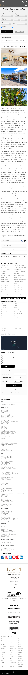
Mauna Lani (3, 307)
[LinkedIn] (21, 557)
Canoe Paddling (5, 414)
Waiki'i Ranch (4, 328)
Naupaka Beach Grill (6, 490)
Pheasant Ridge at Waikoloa (20, 279)
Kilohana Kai (3, 271)
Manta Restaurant (5, 485)
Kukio (2, 303)
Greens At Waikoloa (5, 269)
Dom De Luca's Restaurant (8, 461)
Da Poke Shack (5, 460)
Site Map (20, 598)
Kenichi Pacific (5, 476)
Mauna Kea (3, 305)
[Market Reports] (13, 298)
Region (16, 13)
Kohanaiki (16, 305)
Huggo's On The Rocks (7, 467)
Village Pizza (4, 505)
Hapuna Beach (5, 442)
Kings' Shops (4, 529)
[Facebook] (2, 557)
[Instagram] (6, 557)
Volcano (16, 326)
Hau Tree (3, 466)
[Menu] (26, 5)
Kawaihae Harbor (5, 528)
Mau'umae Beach (5, 446)
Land (14, 27)
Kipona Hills (3, 273)
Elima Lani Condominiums (19, 265)
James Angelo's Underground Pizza (10, 473)
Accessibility (24, 671)
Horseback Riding (6, 420)
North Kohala (4, 320)
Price (2, 22)
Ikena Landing (5, 469)
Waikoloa (16, 307)
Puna (2, 326)
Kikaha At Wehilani (18, 269)
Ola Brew (3, 492)
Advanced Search (19, 31)
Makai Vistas (16, 273)
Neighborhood (4, 18)
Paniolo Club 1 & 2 (5, 277)
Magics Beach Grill (6, 484)
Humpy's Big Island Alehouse (9, 468)
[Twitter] (10, 557)
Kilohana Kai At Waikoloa (19, 271)
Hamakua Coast (17, 309)
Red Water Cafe (5, 499)
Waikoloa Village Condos (19, 291)
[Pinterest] (17, 557)
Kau (15, 324)
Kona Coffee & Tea (6, 479)
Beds (15, 18)
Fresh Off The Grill (6, 465)
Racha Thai (4, 498)
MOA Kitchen (4, 489)
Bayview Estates (4, 317)
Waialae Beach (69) (6, 450)
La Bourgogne (5, 480)
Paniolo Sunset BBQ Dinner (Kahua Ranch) (12, 493)
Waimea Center (5, 536)
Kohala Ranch (4, 311)
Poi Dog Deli (4, 495)
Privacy (7, 673)
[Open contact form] (26, 1)
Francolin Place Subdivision (20, 267)
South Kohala (17, 322)
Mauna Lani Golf (5, 517)
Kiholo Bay (4, 445)
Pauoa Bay (4, 449)
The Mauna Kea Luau (6, 504)
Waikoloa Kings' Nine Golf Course (10, 521)
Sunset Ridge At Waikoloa (6, 285)
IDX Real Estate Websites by (7, 671)
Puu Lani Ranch (17, 315)
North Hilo (16, 317)
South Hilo (3, 322)
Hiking (2, 419)
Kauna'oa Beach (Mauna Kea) (9, 443)
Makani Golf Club (5, 514)
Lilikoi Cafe (4, 482)
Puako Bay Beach (6, 448)
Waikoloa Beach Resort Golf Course (11, 519)
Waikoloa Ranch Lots (18, 287)
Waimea (3, 330)
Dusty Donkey (4, 526)
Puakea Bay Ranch (18, 313)
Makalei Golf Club (6, 513)
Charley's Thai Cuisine (7, 457)
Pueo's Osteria (5, 496)
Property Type (4, 26)
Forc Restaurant (5, 463)
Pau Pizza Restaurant (6, 494)
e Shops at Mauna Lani (8, 531)
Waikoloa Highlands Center (8, 534)
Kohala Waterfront (5, 313)
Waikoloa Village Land (19, 293)
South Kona (3, 324)
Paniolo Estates (17, 277)
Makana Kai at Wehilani (19, 275)
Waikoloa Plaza (5, 535)
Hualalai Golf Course (6, 512)
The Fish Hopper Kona (7, 503)
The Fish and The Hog (7, 501)
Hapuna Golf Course (6, 511)
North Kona (16, 320)
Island (2, 13)
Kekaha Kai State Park (7, 444)
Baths (22, 18)
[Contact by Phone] (23, 1)
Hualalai (15, 303)
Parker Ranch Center (6, 530)
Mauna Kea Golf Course (7, 516)
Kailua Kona (3, 309)
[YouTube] (14, 557)
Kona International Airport (8, 404)
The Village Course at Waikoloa (9, 518)
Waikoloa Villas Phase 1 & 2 (20, 289)
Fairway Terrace (4, 267)
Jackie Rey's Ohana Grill (7, 472)
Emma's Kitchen (5, 462)
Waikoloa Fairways (18, 285)
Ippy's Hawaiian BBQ (6, 471)
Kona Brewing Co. (6, 478)
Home (3, 27)
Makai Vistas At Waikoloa (6, 275)
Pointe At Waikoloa (5, 281)
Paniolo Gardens (4, 279)
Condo (8, 27)
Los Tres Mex (4, 483)
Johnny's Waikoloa (6, 474)
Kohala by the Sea (18, 311)
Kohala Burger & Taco (7, 477)
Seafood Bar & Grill (6, 500)
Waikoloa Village (4, 265)
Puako (2, 315)
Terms (3, 673)
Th (1, 531)
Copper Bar (4, 458)
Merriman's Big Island (6, 488)
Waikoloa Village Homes (6, 293)
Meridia (3, 487)
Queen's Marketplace (6, 533)
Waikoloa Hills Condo (6, 287)
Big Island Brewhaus (6, 456)
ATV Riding (4, 412)
